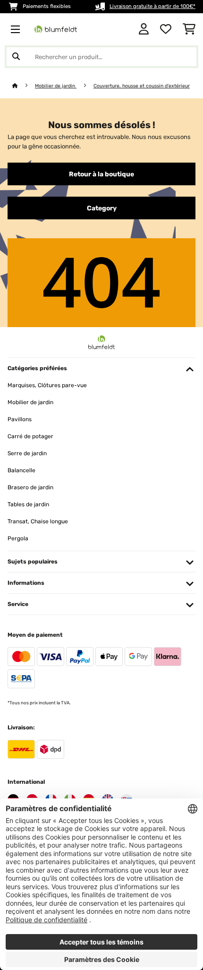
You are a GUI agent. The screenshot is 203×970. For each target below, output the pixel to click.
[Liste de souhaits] (165, 29)
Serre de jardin (27, 453)
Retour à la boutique (101, 174)
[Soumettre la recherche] (16, 56)
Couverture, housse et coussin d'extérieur (141, 86)
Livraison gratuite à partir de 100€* (152, 6)
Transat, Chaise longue (38, 521)
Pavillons (20, 419)
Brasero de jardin (30, 487)
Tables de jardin (28, 504)
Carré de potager (30, 436)
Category (102, 208)
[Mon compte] (144, 29)
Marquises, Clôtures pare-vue (47, 385)
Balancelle (21, 470)
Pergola (18, 538)
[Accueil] (23, 86)
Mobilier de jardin (55, 86)
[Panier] (189, 29)
